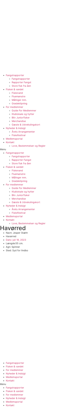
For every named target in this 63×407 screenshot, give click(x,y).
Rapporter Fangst (21, 82)
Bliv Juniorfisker (21, 117)
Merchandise (19, 121)
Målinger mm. (19, 99)
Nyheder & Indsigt (16, 128)
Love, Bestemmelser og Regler (28, 145)
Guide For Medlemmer (24, 110)
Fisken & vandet (14, 89)
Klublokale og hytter (23, 114)
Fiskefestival (18, 135)
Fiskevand (17, 92)
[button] (31, 149)
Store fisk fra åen (21, 85)
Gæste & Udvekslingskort (26, 124)
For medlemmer (14, 106)
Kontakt (10, 142)
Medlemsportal (14, 138)
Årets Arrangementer (23, 131)
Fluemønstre (18, 96)
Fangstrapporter (15, 75)
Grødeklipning (19, 103)
